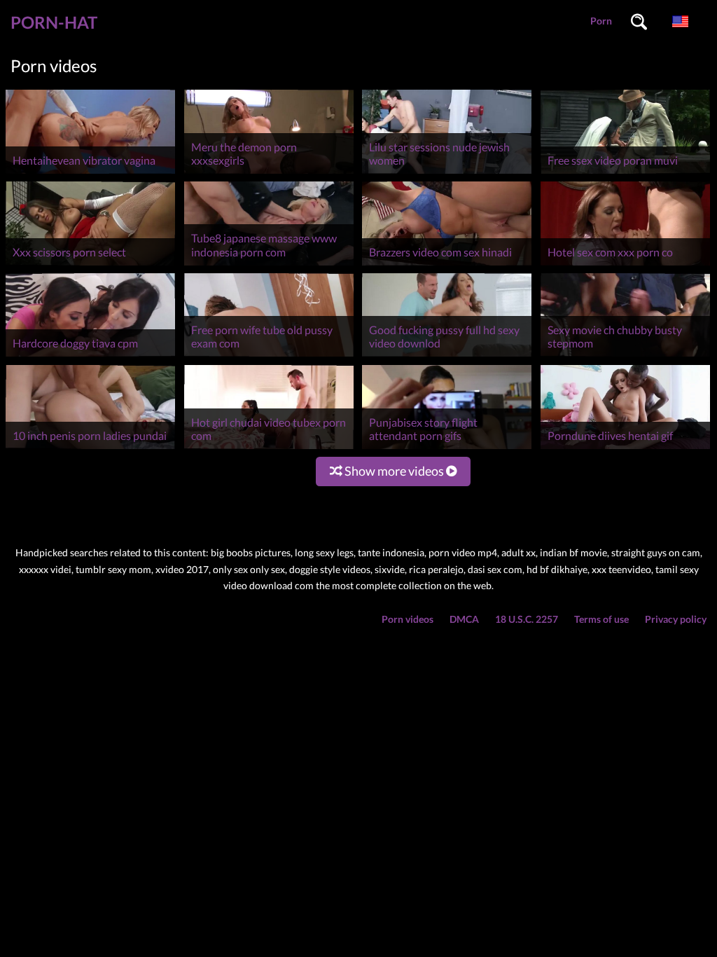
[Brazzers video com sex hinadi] (446, 265)
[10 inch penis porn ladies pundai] (90, 448)
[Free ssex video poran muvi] (625, 173)
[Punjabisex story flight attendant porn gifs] (446, 448)
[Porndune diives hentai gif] (625, 448)
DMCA (464, 619)
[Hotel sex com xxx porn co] (625, 265)
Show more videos (394, 470)
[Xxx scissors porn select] (90, 265)
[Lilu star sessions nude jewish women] (446, 173)
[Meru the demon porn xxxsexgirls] (269, 173)
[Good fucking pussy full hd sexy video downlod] (446, 356)
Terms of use (601, 619)
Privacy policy (675, 619)
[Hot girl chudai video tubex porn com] (269, 448)
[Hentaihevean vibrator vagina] (90, 173)
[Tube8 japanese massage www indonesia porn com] (269, 265)
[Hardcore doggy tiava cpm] (90, 356)
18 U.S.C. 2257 (526, 619)
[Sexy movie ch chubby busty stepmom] (625, 356)
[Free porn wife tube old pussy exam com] (269, 356)
